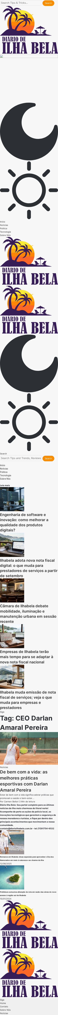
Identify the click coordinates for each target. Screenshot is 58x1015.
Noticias (4, 767)
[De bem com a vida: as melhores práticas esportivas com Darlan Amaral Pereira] (29, 764)
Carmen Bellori (11, 801)
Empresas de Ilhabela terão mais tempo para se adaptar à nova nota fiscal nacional (26, 656)
